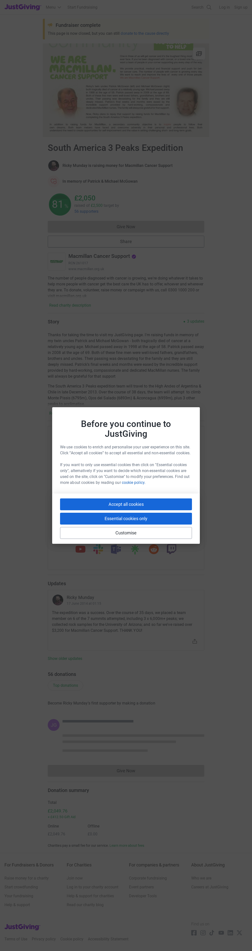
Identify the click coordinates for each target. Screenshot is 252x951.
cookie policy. (133, 482)
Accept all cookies (126, 504)
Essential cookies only (126, 518)
